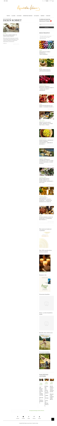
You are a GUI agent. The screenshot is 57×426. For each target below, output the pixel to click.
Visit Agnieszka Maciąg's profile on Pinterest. (36, 410)
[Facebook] (45, 1)
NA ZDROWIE (41, 138)
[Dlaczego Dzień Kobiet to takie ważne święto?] (11, 27)
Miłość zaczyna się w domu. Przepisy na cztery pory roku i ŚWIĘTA (46, 123)
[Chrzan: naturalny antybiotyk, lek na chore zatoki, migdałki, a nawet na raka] (46, 152)
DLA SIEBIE (4, 33)
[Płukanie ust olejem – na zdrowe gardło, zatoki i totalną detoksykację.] (47, 379)
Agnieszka (5, 43)
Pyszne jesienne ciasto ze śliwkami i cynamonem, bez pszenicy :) (46, 218)
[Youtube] (53, 1)
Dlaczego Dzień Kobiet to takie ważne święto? (10, 35)
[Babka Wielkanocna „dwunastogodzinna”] (46, 62)
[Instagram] (47, 1)
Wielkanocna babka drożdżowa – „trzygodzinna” (44, 53)
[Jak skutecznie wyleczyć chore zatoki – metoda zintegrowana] (41, 379)
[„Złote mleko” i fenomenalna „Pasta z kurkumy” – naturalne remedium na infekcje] (46, 190)
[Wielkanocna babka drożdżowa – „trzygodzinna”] (46, 44)
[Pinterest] (51, 1)
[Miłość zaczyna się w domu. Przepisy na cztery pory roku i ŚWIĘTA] (46, 115)
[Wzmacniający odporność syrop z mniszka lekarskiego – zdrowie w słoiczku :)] (46, 133)
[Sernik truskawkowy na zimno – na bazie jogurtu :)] (46, 98)
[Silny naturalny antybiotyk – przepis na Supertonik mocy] (52, 379)
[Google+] (49, 1)
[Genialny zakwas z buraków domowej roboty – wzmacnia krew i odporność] (46, 79)
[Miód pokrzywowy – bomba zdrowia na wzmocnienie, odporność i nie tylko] (46, 171)
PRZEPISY (40, 50)
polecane (40, 384)
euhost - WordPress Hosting (34, 423)
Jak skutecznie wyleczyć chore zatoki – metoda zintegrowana (41, 395)
